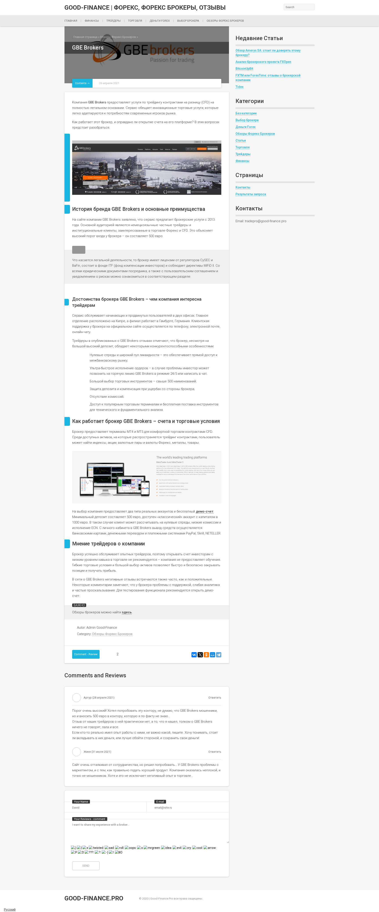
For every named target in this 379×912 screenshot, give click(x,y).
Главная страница (85, 37)
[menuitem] (8, 909)
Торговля (135, 20)
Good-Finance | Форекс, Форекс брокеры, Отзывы (145, 7)
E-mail (160, 801)
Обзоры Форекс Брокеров (225, 20)
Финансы (92, 20)
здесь (127, 612)
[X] (200, 654)
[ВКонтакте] (194, 654)
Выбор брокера (188, 20)
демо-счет (204, 511)
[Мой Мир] (212, 654)
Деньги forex (160, 20)
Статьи (241, 140)
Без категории (246, 113)
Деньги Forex (246, 127)
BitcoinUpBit (244, 68)
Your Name (81, 801)
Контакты (243, 187)
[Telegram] (218, 654)
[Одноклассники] (206, 654)
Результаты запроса (251, 194)
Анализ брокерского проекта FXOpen (263, 62)
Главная (70, 20)
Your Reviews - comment (89, 819)
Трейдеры (113, 20)
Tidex (239, 87)
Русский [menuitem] (10, 909)
